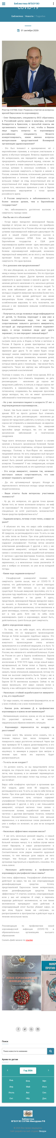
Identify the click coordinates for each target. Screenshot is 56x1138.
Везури (42, 1131)
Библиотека (17, 16)
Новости (29, 16)
